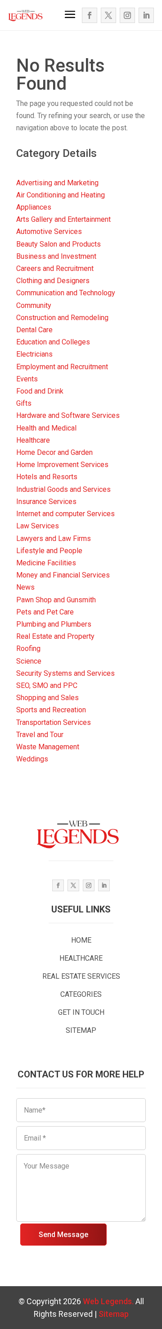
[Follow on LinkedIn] (146, 15)
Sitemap (114, 1314)
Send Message (63, 1234)
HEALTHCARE (81, 958)
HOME (81, 940)
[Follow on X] (108, 15)
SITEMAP (81, 1030)
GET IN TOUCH (81, 1012)
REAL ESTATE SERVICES (81, 976)
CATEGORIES (81, 994)
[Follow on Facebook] (89, 15)
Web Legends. (109, 1301)
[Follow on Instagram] (127, 15)
